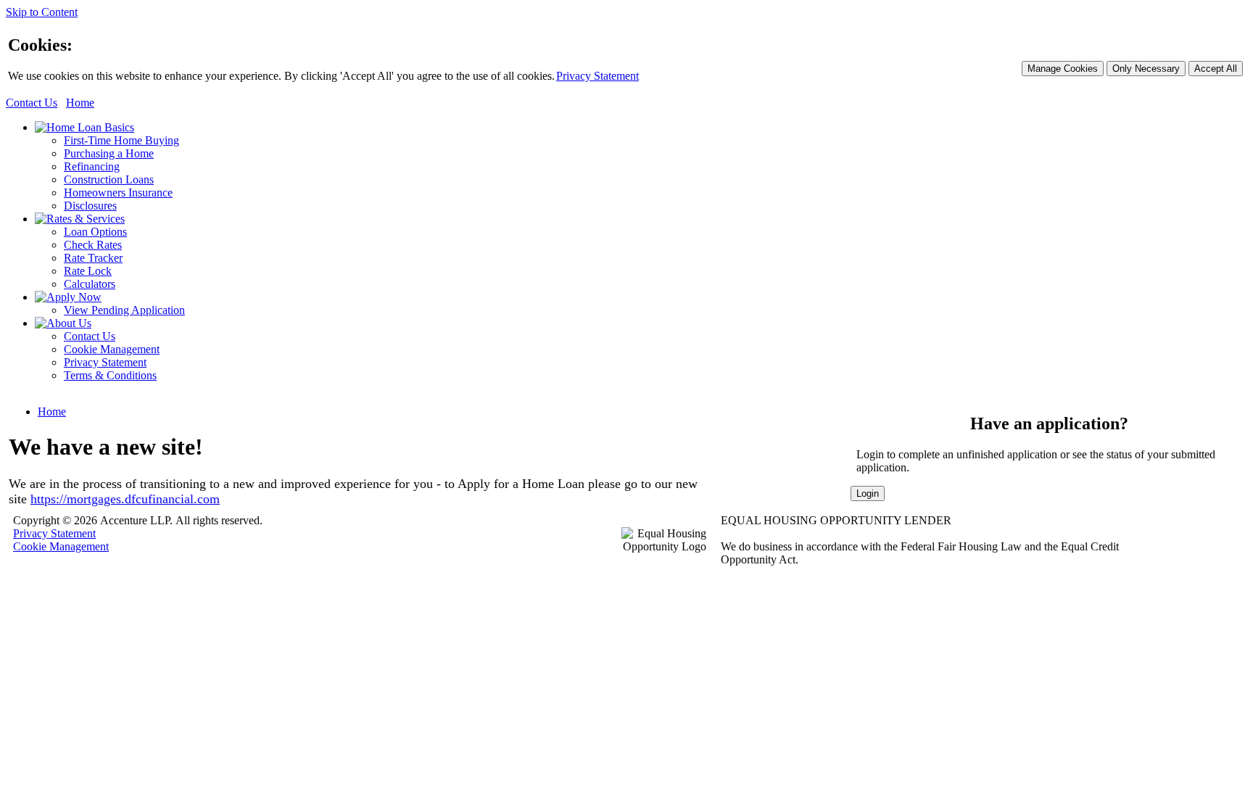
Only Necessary (1146, 68)
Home (80, 102)
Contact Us (31, 102)
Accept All (1215, 68)
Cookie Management (112, 349)
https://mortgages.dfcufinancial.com (125, 499)
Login (867, 493)
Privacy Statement (597, 76)
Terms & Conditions (110, 375)
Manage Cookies (1062, 68)
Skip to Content (42, 12)
